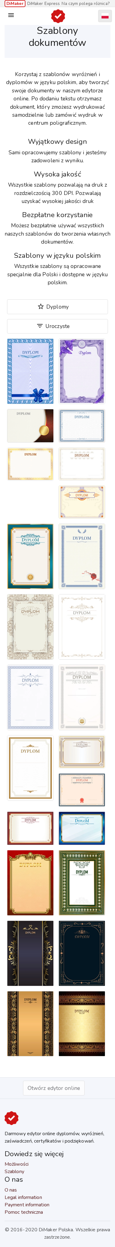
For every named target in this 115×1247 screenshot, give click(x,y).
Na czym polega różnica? (85, 3)
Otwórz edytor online (54, 1088)
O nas (11, 1190)
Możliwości (17, 1164)
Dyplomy (53, 306)
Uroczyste (53, 326)
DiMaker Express (43, 3)
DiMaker (15, 3)
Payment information (27, 1204)
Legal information (23, 1197)
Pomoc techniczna (24, 1212)
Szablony (14, 1171)
